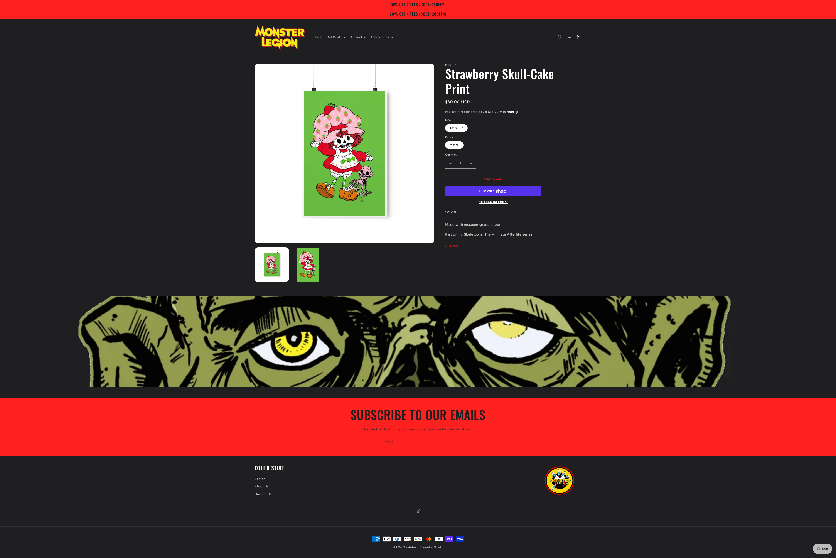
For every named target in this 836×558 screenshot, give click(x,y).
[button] (336, 37)
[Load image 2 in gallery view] (308, 265)
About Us (262, 486)
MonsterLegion (411, 547)
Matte (454, 145)
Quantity (451, 154)
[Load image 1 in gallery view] (272, 265)
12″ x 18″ (456, 128)
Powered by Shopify (431, 547)
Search (260, 479)
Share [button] (454, 246)
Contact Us (263, 494)
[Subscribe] (452, 442)
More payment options (493, 201)
